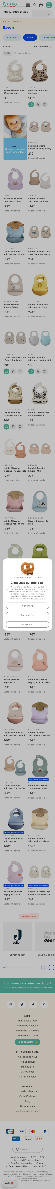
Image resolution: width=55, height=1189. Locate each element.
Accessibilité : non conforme (27, 1160)
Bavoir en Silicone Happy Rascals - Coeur (13, 894)
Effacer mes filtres (21, 53)
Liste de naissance (28, 1091)
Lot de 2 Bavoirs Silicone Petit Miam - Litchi (14, 524)
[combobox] (27, 1149)
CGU (42, 1157)
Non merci (27, 605)
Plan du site (27, 1066)
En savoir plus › (38, 598)
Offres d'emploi (27, 1076)
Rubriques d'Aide (27, 1020)
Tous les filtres (41, 46)
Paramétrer (27, 615)
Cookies (40, 1163)
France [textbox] (23, 1149)
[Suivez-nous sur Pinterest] (44, 1004)
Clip (8, 53)
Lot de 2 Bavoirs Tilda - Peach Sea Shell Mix (39, 893)
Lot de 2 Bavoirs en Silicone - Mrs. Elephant (13, 841)
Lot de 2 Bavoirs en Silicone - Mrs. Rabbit (15, 734)
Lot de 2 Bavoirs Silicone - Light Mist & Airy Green (39, 360)
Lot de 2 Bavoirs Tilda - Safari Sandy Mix (15, 358)
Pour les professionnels (27, 1111)
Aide (7, 1183)
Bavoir (30, 37)
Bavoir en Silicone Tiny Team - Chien (37, 787)
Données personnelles (21, 1163)
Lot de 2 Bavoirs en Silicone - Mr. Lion (38, 306)
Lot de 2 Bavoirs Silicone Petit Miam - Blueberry (14, 254)
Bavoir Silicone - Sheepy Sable (12, 306)
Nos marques (27, 1106)
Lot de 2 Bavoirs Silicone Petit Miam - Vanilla (39, 841)
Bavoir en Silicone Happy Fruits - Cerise (39, 681)
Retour (6, 21)
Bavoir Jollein (17, 954)
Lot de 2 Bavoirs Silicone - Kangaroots (15, 469)
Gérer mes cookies (18, 1166)
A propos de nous (27, 1056)
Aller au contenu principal (16, 11)
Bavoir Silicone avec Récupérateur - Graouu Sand (14, 93)
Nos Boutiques (27, 1061)
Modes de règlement (27, 1030)
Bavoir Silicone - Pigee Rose (12, 681)
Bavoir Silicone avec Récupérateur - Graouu (38, 415)
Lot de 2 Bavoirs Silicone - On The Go (14, 787)
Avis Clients (27, 1071)
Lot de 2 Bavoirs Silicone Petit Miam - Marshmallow (39, 735)
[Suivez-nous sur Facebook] (33, 1004)
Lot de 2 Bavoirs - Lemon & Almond (13, 414)
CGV (33, 1157)
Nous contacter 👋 (27, 1042)
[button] (51, 967)
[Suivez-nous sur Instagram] (11, 1004)
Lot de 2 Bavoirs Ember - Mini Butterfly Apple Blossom (36, 472)
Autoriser (27, 624)
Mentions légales (18, 1157)
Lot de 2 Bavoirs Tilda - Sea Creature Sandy (39, 253)
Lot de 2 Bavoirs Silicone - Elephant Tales (38, 201)
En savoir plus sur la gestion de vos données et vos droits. (27, 1181)
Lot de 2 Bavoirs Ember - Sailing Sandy (39, 147)
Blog (27, 1101)
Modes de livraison (27, 1025)
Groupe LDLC (39, 1166)
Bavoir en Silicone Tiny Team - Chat (13, 200)
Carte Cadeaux (27, 1096)
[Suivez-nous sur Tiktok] (22, 1004)
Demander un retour (28, 1035)
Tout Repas (12, 37)
